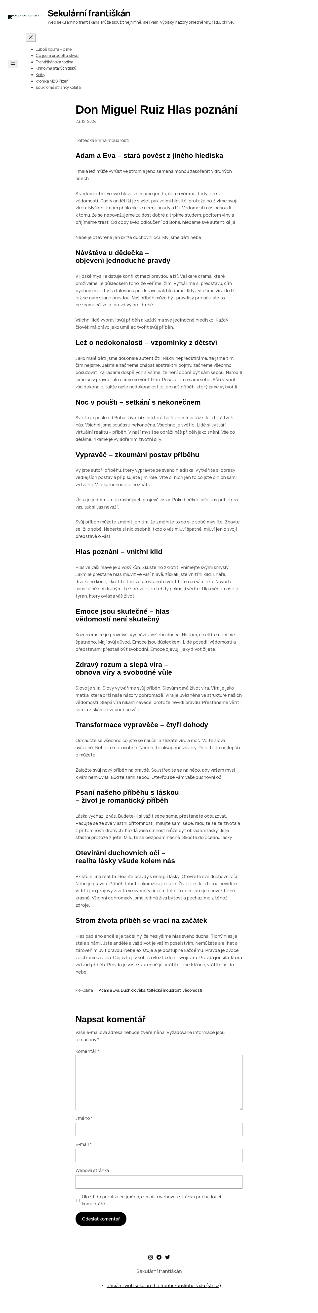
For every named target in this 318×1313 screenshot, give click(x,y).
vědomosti (192, 990)
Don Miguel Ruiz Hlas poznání (157, 109)
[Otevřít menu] (13, 64)
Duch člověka (133, 990)
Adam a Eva (109, 990)
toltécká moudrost (164, 990)
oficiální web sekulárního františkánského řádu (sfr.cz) (164, 1285)
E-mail (84, 1144)
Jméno (84, 1118)
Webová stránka (92, 1170)
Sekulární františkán (89, 13)
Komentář (87, 1051)
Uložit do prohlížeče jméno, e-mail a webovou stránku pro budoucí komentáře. (151, 1200)
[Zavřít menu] (31, 38)
